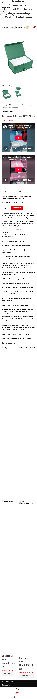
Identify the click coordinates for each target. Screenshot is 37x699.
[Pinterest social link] (18, 22)
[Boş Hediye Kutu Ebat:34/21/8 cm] (27, 423)
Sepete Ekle (17, 208)
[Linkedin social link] (21, 22)
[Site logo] (19, 27)
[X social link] (15, 22)
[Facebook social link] (13, 22)
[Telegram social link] (23, 22)
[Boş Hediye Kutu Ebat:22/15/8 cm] (10, 423)
